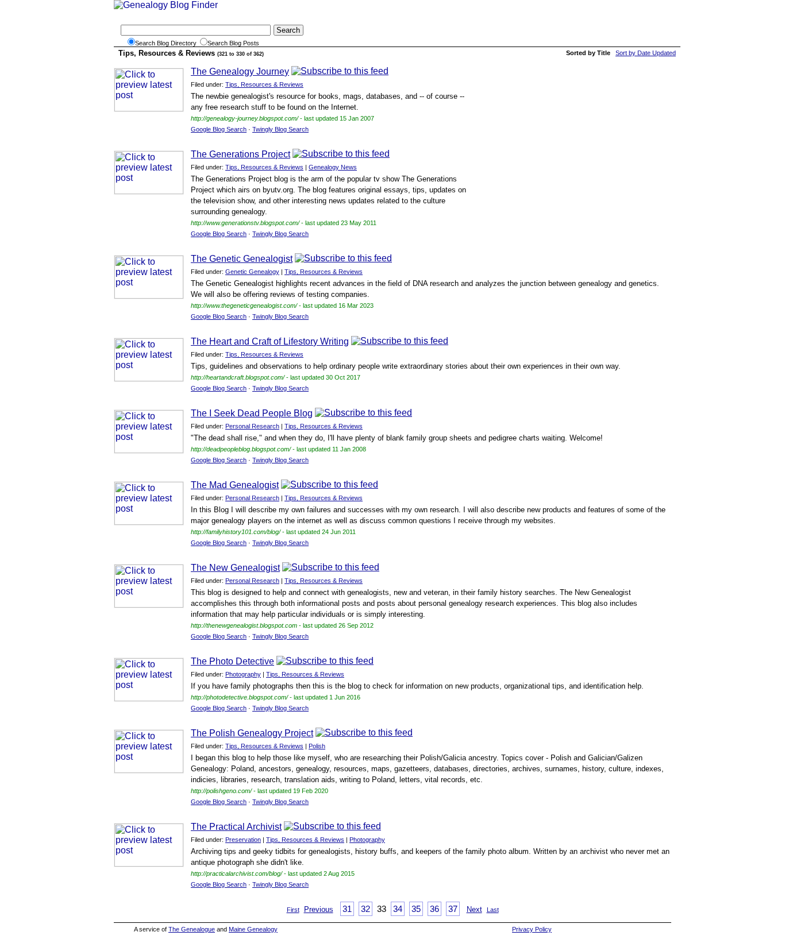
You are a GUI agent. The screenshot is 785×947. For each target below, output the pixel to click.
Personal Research (252, 426)
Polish (317, 746)
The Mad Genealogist (235, 485)
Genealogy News (333, 167)
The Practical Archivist (236, 827)
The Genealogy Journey (240, 71)
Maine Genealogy (253, 929)
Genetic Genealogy (252, 271)
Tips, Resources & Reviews (264, 84)
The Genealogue (191, 929)
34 (397, 909)
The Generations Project (240, 154)
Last (493, 909)
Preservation (243, 839)
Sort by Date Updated (645, 52)
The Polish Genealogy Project (252, 733)
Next (474, 909)
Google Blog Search (219, 129)
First (293, 909)
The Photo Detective (232, 661)
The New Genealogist (235, 568)
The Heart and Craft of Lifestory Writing (270, 341)
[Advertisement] (574, 146)
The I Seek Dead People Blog (252, 413)
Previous (318, 909)
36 (434, 909)
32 (365, 909)
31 (347, 909)
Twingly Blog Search (280, 129)
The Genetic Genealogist (242, 259)
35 (416, 909)
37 (452, 909)
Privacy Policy (532, 929)
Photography (243, 674)
